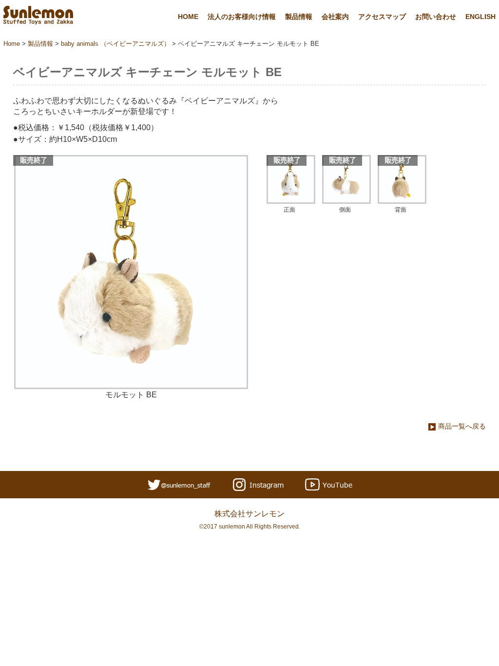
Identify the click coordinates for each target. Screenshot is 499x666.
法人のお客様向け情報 (242, 16)
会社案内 (335, 16)
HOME (188, 16)
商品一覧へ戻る (462, 426)
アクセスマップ (382, 16)
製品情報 (298, 16)
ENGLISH (480, 16)
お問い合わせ (435, 16)
